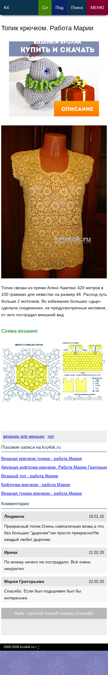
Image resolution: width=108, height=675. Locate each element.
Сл (45, 7)
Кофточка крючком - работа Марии (35, 484)
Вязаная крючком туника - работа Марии (41, 458)
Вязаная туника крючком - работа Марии (41, 493)
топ (50, 436)
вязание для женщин (24, 436)
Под (59, 7)
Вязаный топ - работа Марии (29, 475)
